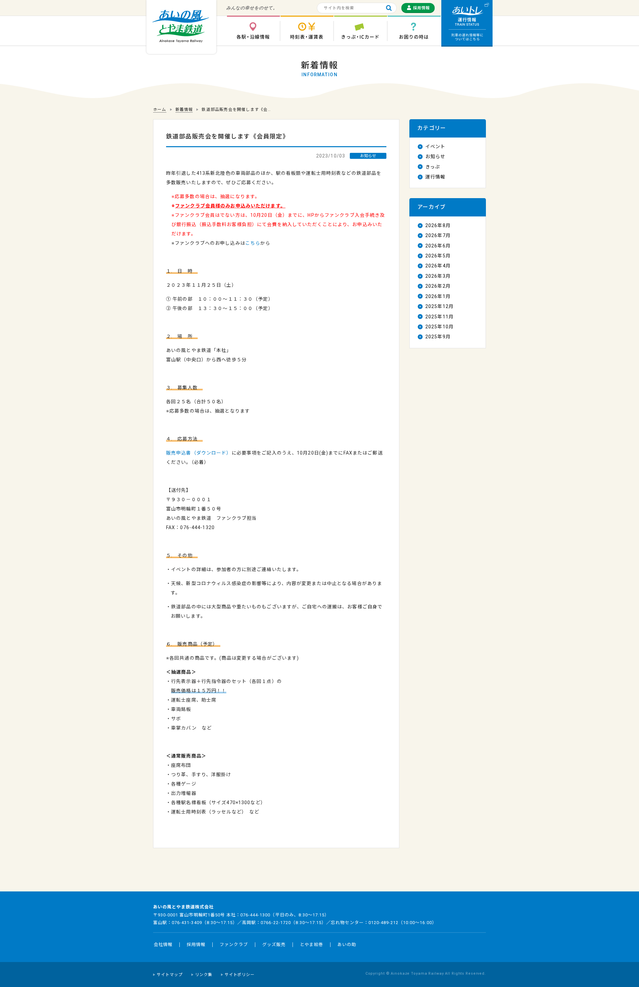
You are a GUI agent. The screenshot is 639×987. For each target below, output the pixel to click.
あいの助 (346, 944)
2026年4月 (438, 265)
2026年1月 (438, 296)
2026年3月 (438, 276)
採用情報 (196, 944)
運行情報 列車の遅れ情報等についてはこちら (467, 23)
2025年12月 (439, 306)
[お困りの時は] (414, 31)
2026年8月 (438, 225)
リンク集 (203, 974)
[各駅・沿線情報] (253, 31)
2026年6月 (438, 245)
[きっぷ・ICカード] (360, 31)
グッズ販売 (274, 944)
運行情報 (435, 176)
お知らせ (435, 156)
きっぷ (432, 166)
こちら (252, 243)
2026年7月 (438, 235)
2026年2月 (438, 286)
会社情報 (163, 944)
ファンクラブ (234, 944)
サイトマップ (170, 974)
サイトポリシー (240, 974)
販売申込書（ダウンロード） (199, 453)
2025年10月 (439, 326)
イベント (435, 146)
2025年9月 (438, 336)
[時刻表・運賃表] (306, 31)
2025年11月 (439, 316)
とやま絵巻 (311, 944)
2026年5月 (438, 255)
